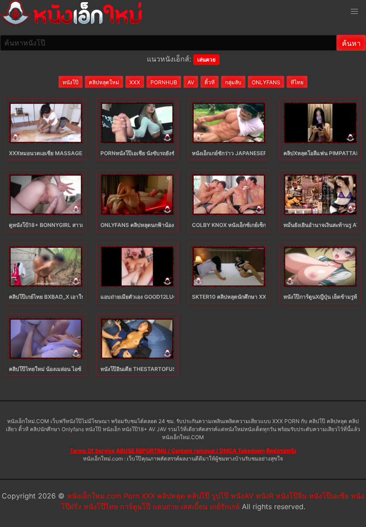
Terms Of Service (92, 450)
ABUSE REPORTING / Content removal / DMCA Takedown (190, 450)
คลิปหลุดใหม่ (104, 82)
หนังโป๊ (70, 82)
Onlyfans (266, 82)
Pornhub (163, 82)
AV (190, 82)
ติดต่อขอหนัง (281, 450)
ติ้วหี (209, 82)
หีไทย (297, 82)
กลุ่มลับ (233, 82)
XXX (134, 82)
